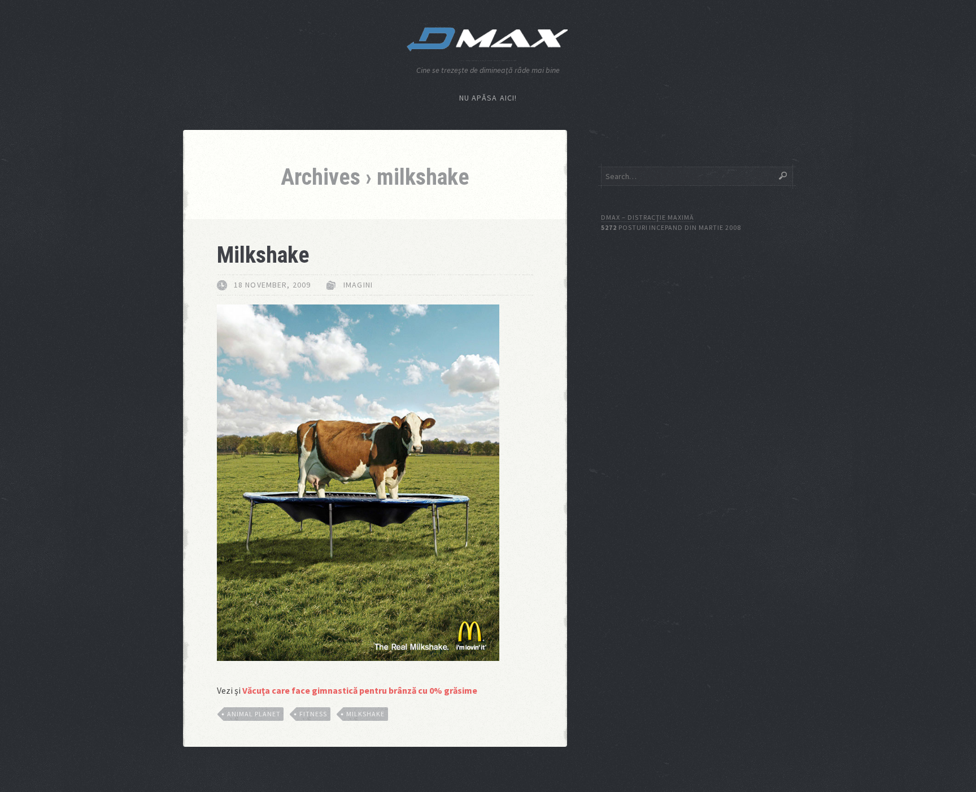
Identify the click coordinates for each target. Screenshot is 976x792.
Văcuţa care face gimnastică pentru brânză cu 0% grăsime (359, 690)
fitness (313, 714)
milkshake (365, 714)
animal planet (253, 714)
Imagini (358, 285)
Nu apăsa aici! (488, 98)
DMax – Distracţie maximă (647, 217)
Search (782, 175)
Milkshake (263, 255)
